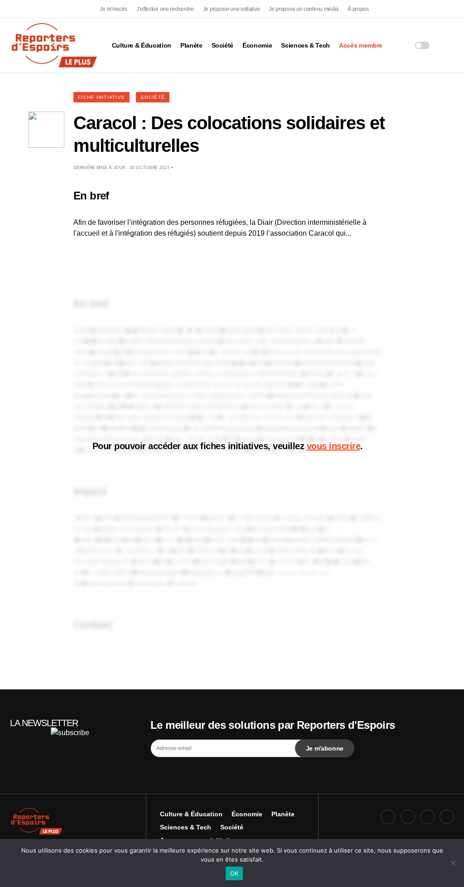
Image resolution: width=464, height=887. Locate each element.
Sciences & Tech (185, 827)
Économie (247, 814)
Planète (283, 814)
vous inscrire (334, 446)
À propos (358, 9)
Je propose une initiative (231, 9)
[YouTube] (427, 9)
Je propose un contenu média (303, 9)
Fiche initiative (101, 97)
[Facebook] (388, 9)
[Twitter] (408, 9)
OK (234, 873)
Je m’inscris (113, 9)
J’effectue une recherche (165, 9)
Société (152, 97)
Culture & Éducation (191, 814)
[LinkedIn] (447, 9)
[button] (422, 45)
